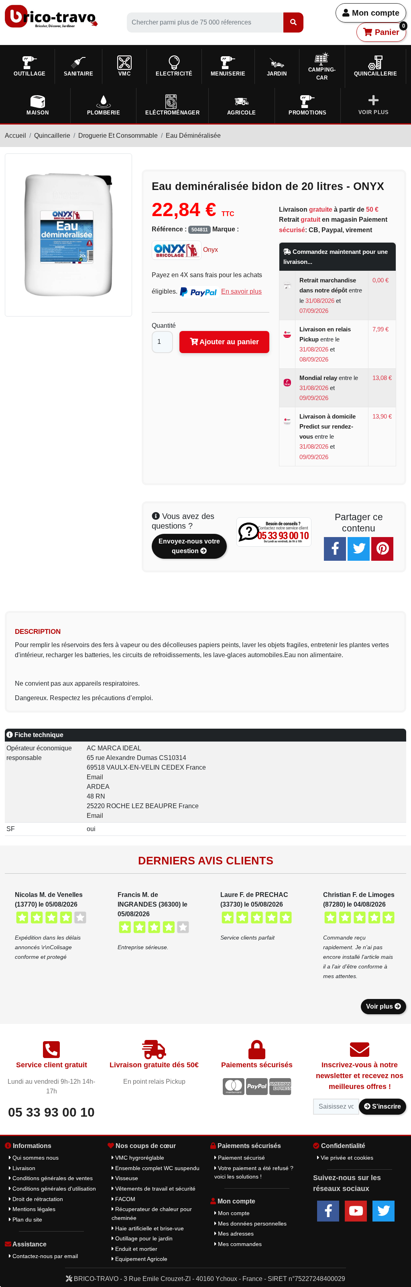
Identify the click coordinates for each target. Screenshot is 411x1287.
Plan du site (26, 1219)
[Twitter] (359, 549)
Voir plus (380, 1006)
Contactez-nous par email (44, 1256)
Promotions (307, 113)
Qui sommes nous (35, 1157)
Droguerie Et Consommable (118, 135)
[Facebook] (335, 549)
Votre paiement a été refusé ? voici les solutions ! (253, 1172)
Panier (388, 30)
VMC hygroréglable (139, 1157)
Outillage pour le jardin (143, 1238)
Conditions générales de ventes (52, 1178)
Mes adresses (235, 1233)
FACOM (124, 1199)
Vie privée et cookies (346, 1157)
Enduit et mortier (135, 1249)
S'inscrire (385, 1106)
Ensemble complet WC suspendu (156, 1168)
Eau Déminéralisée (193, 135)
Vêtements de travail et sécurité (154, 1188)
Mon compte (374, 12)
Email (95, 777)
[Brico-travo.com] (51, 15)
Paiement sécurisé (240, 1157)
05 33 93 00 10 (51, 1112)
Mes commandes (239, 1244)
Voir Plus (373, 112)
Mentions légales (33, 1209)
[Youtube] (356, 1211)
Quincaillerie (52, 135)
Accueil (15, 135)
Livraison (23, 1168)
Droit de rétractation (37, 1199)
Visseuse (126, 1178)
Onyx (209, 249)
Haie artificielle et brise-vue (149, 1228)
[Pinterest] (382, 549)
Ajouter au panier (228, 342)
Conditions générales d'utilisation (53, 1188)
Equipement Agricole (140, 1259)
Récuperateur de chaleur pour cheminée (152, 1213)
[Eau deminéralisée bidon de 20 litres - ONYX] (68, 234)
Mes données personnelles (251, 1223)
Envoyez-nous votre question (189, 546)
